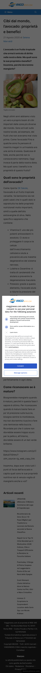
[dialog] (20, 336)
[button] (20, 332)
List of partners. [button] (14, 347)
